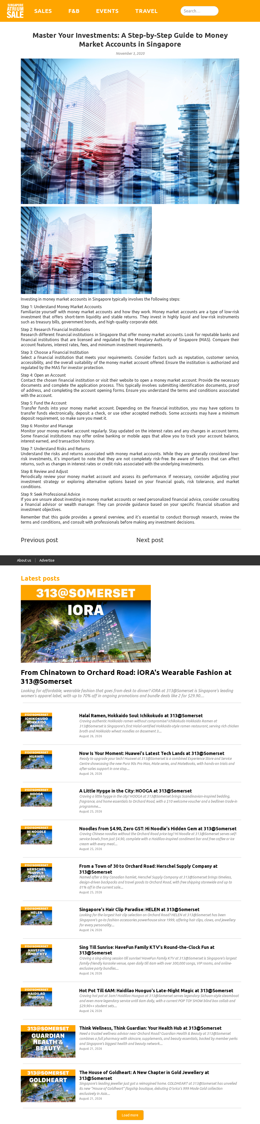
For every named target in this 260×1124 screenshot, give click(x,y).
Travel (146, 11)
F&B (73, 11)
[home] (15, 11)
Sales (43, 11)
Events (107, 11)
